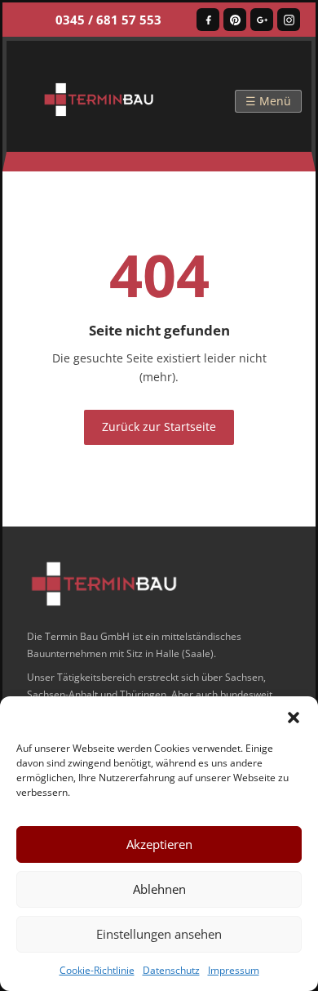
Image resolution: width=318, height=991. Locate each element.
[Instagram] (288, 19)
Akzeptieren (159, 844)
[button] (293, 717)
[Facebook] (208, 19)
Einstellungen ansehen (159, 934)
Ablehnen (159, 889)
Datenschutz (171, 970)
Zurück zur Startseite (159, 426)
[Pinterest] (234, 19)
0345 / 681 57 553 (108, 19)
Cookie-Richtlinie (97, 970)
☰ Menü (268, 101)
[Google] (261, 19)
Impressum (233, 970)
